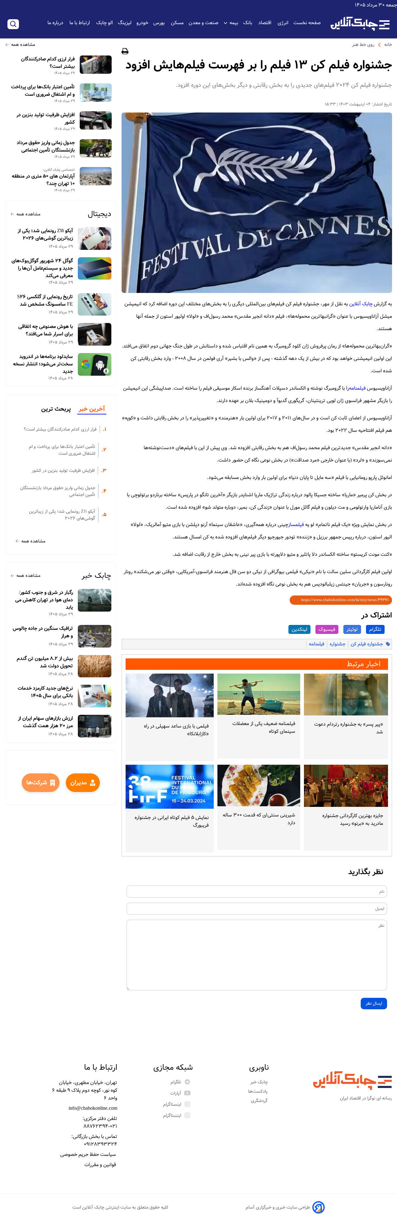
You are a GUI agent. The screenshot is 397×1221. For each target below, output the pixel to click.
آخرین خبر (92, 409)
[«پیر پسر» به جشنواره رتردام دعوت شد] (346, 694)
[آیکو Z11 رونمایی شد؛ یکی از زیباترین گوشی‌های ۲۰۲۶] (95, 238)
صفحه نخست (307, 23)
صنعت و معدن (203, 23)
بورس (159, 23)
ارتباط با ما (80, 23)
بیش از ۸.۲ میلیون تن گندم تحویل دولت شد (45, 662)
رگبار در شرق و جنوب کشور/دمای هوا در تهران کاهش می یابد (44, 600)
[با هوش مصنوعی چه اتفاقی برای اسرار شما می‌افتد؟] (95, 334)
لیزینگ (125, 23)
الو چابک (104, 23)
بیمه (234, 23)
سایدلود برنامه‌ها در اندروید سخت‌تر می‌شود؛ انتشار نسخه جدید (43, 364)
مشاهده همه (23, 44)
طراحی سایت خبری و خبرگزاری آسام (278, 1207)
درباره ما (56, 23)
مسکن (177, 23)
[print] (125, 52)
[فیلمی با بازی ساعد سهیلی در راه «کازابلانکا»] (170, 696)
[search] (13, 24)
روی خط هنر (363, 44)
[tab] (91, 409)
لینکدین (299, 629)
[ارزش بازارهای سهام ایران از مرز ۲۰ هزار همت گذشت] (95, 726)
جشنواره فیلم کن (367, 644)
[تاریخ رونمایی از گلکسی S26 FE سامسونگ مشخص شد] (95, 304)
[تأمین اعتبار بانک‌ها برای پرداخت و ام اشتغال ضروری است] (96, 92)
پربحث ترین (56, 409)
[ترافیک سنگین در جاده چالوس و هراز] (95, 636)
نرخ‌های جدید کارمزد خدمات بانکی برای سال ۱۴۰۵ (45, 692)
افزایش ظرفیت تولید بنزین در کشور (45, 118)
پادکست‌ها (258, 1091)
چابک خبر (96, 576)
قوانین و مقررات (100, 1165)
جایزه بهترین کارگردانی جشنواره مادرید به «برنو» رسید (352, 819)
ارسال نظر (374, 1003)
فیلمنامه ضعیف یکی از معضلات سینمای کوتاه (263, 727)
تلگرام (375, 629)
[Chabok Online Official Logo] (360, 24)
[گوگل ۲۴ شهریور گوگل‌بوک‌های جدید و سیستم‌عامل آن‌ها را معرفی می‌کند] (95, 268)
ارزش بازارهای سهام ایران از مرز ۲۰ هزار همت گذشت (45, 722)
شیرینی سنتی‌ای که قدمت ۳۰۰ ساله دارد (259, 819)
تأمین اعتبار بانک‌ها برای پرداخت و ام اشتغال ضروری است (43, 90)
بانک (248, 23)
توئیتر (352, 629)
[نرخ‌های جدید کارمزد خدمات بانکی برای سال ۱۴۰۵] (95, 696)
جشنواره (338, 644)
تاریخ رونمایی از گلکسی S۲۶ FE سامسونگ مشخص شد (45, 300)
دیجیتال (99, 214)
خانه (388, 44)
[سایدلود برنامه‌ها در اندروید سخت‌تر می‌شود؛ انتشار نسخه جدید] (95, 364)
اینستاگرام (172, 1104)
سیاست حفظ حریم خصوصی (88, 1154)
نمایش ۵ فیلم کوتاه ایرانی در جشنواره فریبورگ (172, 821)
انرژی (283, 23)
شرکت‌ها (36, 782)
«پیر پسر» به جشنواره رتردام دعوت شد (348, 728)
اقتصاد (265, 23)
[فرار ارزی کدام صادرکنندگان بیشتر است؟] (96, 64)
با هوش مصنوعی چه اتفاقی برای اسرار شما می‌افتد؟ (45, 330)
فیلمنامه (316, 644)
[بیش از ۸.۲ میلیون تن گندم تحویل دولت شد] (95, 666)
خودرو (142, 23)
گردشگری (260, 1100)
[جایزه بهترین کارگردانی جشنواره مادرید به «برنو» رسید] (346, 786)
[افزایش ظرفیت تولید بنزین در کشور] (96, 120)
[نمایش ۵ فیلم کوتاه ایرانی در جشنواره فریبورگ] (170, 787)
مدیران (78, 782)
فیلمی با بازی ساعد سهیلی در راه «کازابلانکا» (176, 730)
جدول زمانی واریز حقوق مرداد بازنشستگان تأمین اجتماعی (46, 146)
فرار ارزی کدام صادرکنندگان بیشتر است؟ (48, 62)
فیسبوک (327, 629)
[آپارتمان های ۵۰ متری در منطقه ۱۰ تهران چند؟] (96, 176)
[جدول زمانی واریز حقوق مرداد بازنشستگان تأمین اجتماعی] (96, 148)
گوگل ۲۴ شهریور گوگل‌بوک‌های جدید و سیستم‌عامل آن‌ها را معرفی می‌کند (42, 268)
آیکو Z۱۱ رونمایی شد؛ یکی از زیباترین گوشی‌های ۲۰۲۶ (45, 234)
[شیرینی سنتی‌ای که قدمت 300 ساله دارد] (259, 785)
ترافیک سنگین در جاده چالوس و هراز (43, 632)
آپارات (175, 1093)
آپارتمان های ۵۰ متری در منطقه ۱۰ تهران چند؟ (43, 180)
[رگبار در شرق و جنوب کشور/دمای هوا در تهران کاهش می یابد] (95, 600)
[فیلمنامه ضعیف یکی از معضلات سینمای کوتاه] (259, 694)
